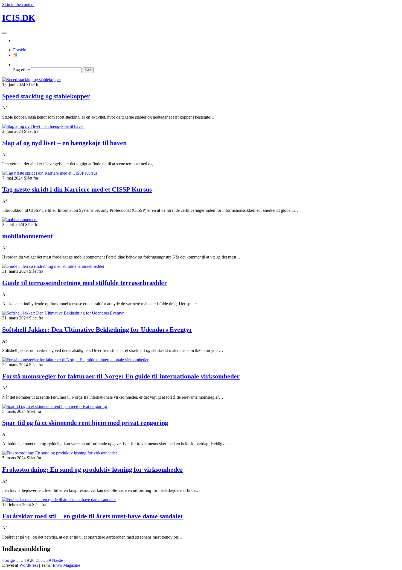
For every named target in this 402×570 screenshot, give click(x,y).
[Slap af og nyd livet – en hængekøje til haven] (43, 126)
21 (38, 560)
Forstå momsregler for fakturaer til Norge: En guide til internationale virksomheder (121, 376)
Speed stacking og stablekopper (46, 96)
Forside (19, 50)
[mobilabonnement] (19, 219)
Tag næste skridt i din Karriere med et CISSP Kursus (77, 189)
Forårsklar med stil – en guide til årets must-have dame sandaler (92, 516)
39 (48, 560)
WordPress (28, 565)
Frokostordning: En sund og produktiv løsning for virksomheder (92, 469)
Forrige (8, 560)
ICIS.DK (18, 18)
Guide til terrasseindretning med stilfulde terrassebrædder (84, 282)
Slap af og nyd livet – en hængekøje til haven (64, 142)
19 (27, 560)
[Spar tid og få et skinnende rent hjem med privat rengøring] (54, 406)
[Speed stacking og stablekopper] (31, 79)
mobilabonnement (27, 236)
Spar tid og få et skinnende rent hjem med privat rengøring (85, 422)
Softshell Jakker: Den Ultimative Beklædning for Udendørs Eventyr (97, 329)
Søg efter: (21, 69)
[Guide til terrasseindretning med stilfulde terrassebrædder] (53, 266)
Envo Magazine (66, 565)
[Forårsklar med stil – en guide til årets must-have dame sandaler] (59, 499)
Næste (57, 560)
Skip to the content (18, 4)
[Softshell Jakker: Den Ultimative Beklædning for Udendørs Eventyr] (63, 313)
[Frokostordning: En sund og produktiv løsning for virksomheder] (59, 453)
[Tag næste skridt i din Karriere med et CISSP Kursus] (49, 173)
